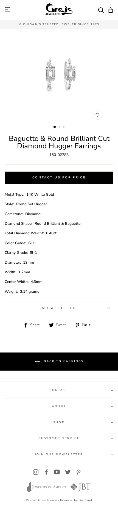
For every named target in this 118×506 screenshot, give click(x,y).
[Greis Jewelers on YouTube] (57, 472)
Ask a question (59, 308)
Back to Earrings (63, 361)
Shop (58, 422)
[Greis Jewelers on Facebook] (46, 472)
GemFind (85, 500)
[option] (59, 24)
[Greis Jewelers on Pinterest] (78, 472)
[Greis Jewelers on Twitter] (68, 472)
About (59, 406)
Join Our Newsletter (59, 454)
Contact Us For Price (59, 177)
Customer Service (59, 438)
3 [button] (64, 127)
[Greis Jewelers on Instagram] (35, 472)
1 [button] (55, 127)
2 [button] (59, 127)
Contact (59, 390)
